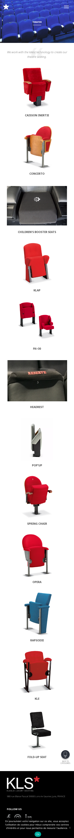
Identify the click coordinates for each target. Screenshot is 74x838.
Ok (37, 834)
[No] (69, 827)
